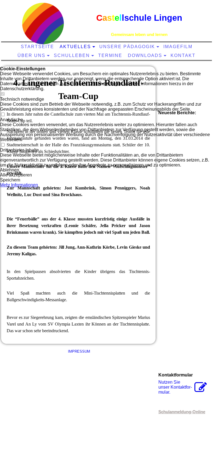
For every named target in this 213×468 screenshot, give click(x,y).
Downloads (145, 55)
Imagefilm (177, 46)
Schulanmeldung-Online (181, 411)
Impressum (78, 351)
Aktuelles (75, 46)
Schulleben (72, 55)
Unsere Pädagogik (127, 46)
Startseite (37, 46)
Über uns (31, 55)
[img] (43, 23)
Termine (110, 55)
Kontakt (183, 55)
